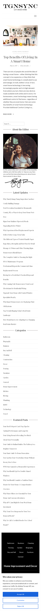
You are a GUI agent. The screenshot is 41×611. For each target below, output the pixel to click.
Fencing (6, 369)
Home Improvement (20, 52)
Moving (5, 396)
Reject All (20, 606)
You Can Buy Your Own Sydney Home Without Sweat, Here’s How (18, 460)
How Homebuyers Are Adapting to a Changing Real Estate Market (19, 322)
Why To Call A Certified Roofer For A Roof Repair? (17, 522)
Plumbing (6, 400)
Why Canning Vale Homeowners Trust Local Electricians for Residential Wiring (18, 286)
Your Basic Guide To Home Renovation (16, 453)
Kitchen (5, 391)
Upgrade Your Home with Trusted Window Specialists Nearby (17, 295)
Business (6, 346)
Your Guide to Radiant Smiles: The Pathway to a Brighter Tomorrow (19, 446)
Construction (7, 359)
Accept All (20, 594)
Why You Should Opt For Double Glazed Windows (17, 473)
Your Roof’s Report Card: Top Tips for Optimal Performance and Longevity (16, 428)
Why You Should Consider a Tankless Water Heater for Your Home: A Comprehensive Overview (18, 484)
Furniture (6, 373)
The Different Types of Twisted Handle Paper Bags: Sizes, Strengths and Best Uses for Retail (19, 241)
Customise (20, 600)
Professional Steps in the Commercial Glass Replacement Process (18, 268)
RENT (5, 405)
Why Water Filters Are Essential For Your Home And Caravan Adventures (17, 496)
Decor (5, 364)
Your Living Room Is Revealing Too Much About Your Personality (17, 437)
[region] (20, 592)
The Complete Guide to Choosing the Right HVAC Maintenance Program (17, 259)
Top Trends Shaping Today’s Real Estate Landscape (17, 313)
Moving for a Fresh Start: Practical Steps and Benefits (18, 277)
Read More (7, 114)
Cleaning (6, 355)
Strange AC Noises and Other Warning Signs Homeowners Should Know (18, 250)
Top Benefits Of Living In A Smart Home (20, 59)
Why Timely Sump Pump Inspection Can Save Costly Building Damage (18, 201)
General (6, 382)
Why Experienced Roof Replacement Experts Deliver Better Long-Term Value (18, 232)
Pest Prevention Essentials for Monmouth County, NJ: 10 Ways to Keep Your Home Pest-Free (19, 212)
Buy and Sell (12, 552)
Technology (7, 409)
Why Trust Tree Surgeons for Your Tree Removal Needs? (17, 513)
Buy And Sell (7, 350)
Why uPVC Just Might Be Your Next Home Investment (17, 504)
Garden (5, 378)
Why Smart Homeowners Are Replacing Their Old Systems (18, 304)
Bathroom (6, 337)
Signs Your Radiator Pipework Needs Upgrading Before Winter (15, 223)
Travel (5, 414)
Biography (6, 341)
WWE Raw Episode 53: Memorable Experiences (19, 467)
